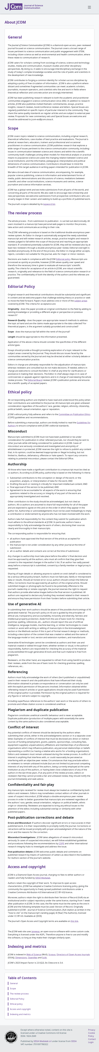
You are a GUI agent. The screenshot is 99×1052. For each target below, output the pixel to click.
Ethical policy (16, 1004)
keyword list (49, 204)
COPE (61, 843)
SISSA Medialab (42, 877)
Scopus (52, 954)
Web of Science (33, 954)
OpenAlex (32, 957)
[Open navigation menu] (89, 7)
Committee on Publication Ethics (74, 414)
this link (74, 921)
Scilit (44, 957)
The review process (19, 993)
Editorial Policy (17, 998)
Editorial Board (35, 380)
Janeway (35, 931)
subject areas (80, 300)
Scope (13, 988)
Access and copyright (20, 1009)
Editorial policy (63, 259)
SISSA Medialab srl (43, 1041)
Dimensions (21, 957)
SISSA (74, 1041)
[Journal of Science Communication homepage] (45, 7)
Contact (92, 1039)
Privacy (91, 1029)
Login (91, 1042)
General (14, 983)
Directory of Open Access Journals (73, 954)
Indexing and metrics (20, 1014)
